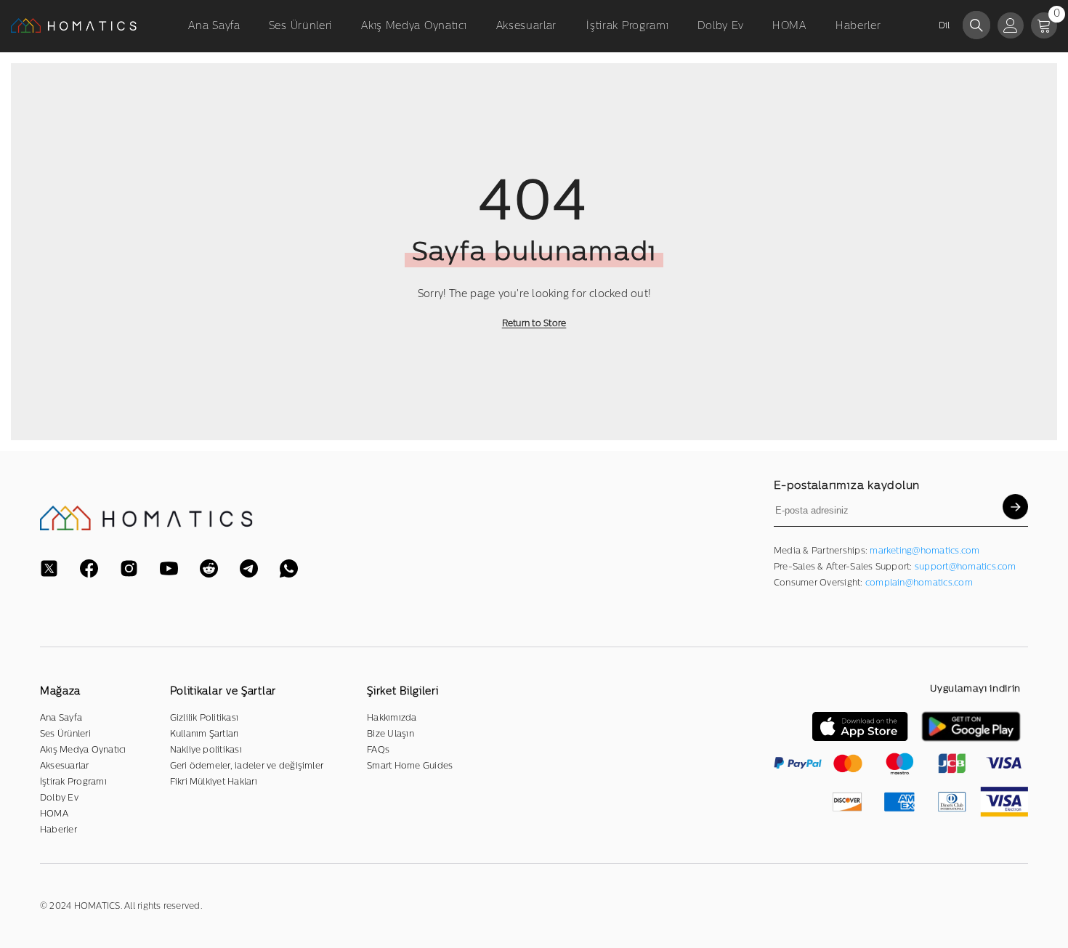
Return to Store (534, 323)
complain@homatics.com (919, 583)
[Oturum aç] (1011, 25)
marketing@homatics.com (924, 551)
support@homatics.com (965, 567)
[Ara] (976, 25)
